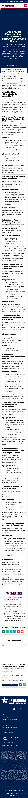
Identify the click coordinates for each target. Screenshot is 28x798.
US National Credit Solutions (14, 597)
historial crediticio (7, 186)
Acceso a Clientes (8, 732)
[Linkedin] (14, 709)
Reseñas (5, 730)
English (24, 1)
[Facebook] (7, 709)
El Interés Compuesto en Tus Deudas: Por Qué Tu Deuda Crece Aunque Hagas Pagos (13, 666)
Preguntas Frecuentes (10, 719)
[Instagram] (20, 709)
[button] (25, 5)
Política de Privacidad (10, 727)
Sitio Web (6, 717)
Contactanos (7, 725)
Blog (4, 714)
